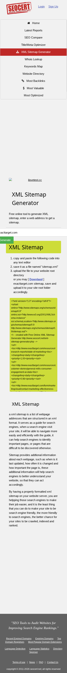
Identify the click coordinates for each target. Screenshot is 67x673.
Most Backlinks (34, 80)
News (32, 662)
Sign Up (53, 6)
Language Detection (15, 648)
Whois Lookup (33, 59)
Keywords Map (33, 66)
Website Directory (33, 73)
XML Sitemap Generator (35, 52)
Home (35, 23)
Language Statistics (39, 648)
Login (41, 6)
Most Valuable (34, 88)
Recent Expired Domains (18, 638)
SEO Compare (33, 37)
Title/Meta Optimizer (33, 44)
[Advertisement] (33, 139)
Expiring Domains (44, 638)
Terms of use (18, 662)
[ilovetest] (33, 180)
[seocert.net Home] (19, 7)
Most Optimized (33, 95)
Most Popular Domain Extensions (45, 642)
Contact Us (52, 662)
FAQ (41, 662)
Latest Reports (33, 30)
